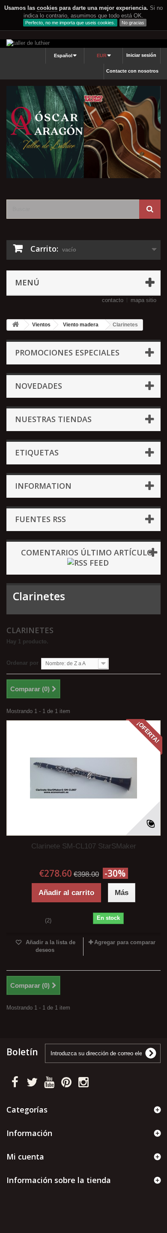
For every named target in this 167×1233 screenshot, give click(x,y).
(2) (48, 920)
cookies (47, 8)
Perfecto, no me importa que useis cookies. (70, 22)
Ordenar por (22, 663)
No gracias (133, 22)
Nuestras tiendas (53, 419)
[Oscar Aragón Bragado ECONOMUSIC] (83, 132)
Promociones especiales (67, 352)
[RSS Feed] (88, 562)
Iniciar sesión (141, 55)
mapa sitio (143, 300)
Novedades (38, 386)
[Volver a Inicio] (15, 325)
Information (43, 486)
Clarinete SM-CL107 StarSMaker (83, 846)
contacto (112, 300)
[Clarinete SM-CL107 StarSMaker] (83, 778)
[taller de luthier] (83, 43)
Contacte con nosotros (132, 70)
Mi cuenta (25, 1156)
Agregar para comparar (124, 942)
